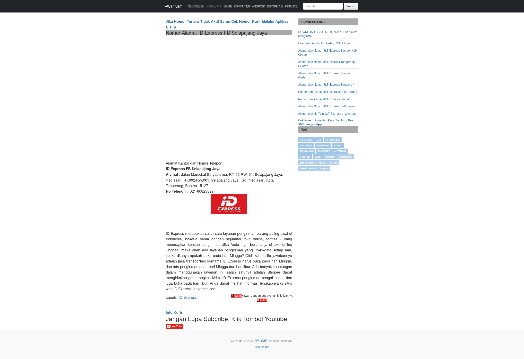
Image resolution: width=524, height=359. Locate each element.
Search (351, 6)
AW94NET (173, 6)
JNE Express (307, 162)
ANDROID (258, 6)
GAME (228, 6)
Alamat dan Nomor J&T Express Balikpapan (326, 106)
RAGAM (324, 168)
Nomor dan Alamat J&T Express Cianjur (324, 99)
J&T (319, 139)
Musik (322, 162)
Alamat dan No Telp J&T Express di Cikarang (327, 113)
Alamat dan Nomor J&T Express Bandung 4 (326, 84)
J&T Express (332, 139)
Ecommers (345, 156)
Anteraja (340, 151)
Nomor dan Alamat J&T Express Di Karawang (327, 92)
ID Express (323, 145)
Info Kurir (306, 139)
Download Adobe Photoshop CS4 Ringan (324, 43)
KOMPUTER (242, 6)
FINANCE (291, 6)
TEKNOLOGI (195, 6)
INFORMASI (275, 6)
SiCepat (338, 145)
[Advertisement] (229, 66)
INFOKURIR (213, 6)
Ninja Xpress (308, 168)
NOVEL (334, 162)
